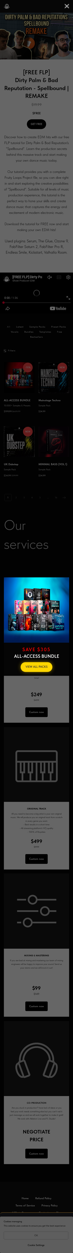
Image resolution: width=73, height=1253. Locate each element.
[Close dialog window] (67, 6)
